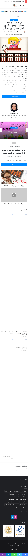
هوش (9, 502)
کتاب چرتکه (17, 507)
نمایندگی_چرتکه (15, 502)
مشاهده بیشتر (14, 96)
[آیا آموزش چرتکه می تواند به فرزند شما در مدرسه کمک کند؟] (21, 272)
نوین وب (11, 545)
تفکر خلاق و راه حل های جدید (8, 457)
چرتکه (17, 504)
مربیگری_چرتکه (23, 502)
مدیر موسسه (20, 32)
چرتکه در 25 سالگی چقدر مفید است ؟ (21, 347)
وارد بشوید (11, 471)
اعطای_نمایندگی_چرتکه (14, 491)
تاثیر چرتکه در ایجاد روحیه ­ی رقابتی (7, 332)
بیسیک (6, 491)
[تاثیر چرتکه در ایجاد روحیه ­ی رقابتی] (7, 272)
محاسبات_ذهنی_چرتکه (21, 496)
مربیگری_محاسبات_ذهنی (13, 499)
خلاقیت (18, 494)
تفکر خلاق (24, 494)
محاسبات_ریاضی (12, 496)
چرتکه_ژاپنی (24, 507)
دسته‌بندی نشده (12, 17)
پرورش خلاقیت (23, 504)
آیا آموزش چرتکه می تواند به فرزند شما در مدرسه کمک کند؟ (21, 333)
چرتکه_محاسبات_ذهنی (9, 504)
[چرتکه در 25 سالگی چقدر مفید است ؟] (21, 342)
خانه (17, 17)
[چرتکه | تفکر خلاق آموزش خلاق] (15, 5)
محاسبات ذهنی (23, 499)
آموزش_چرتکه (23, 491)
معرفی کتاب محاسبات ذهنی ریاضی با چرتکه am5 (14, 131)
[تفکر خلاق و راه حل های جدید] (7, 397)
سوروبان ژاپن (12, 494)
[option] (14, 130)
